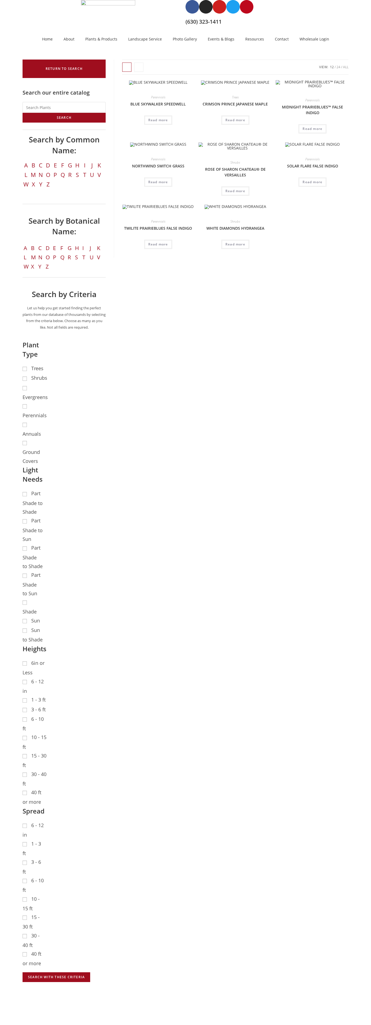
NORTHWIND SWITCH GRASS (158, 166)
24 (338, 67)
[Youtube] (219, 7)
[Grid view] (126, 67)
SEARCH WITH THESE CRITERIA (56, 977)
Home (47, 39)
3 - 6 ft (38, 709)
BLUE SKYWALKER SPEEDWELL (158, 104)
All (345, 67)
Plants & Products (101, 39)
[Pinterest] (246, 7)
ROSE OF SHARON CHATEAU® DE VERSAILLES (235, 172)
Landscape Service (145, 39)
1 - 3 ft (38, 699)
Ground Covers (31, 456)
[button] (64, 69)
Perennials (158, 97)
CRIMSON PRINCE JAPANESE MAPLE (235, 104)
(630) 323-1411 (204, 21)
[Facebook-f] (192, 7)
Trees (235, 97)
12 (332, 67)
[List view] (138, 67)
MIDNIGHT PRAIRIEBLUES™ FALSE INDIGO (312, 109)
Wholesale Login (314, 39)
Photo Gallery (185, 39)
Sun (35, 620)
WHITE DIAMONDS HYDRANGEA (235, 228)
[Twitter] (233, 7)
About (69, 39)
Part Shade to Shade (33, 502)
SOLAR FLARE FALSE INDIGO (312, 166)
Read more (158, 120)
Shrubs (235, 162)
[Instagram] (206, 7)
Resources (254, 39)
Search (64, 117)
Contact (282, 39)
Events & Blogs (221, 39)
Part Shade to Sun (33, 529)
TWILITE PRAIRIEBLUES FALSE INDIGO (158, 228)
